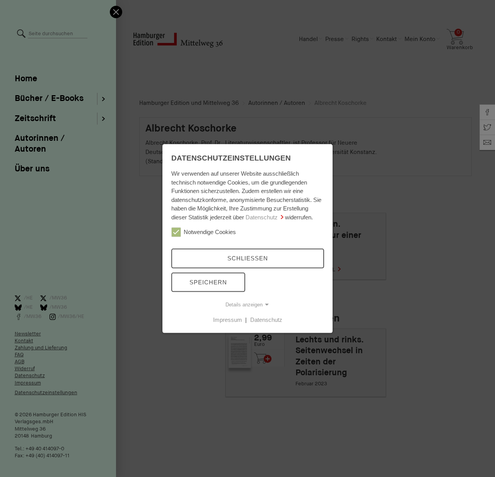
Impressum (227, 319)
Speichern (208, 282)
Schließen (247, 258)
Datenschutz (262, 217)
